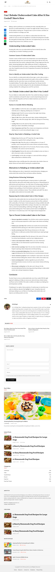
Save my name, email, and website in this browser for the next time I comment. (23, 375)
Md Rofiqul (15, 304)
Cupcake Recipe (7, 474)
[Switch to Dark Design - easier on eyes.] (47, 2)
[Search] (49, 2)
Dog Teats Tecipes (8, 481)
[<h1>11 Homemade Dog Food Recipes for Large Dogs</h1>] (7, 438)
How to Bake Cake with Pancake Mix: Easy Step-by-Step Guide (14, 336)
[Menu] (5, 2)
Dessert (5, 477)
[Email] (5, 44)
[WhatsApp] (5, 41)
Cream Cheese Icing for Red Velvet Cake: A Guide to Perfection (28, 550)
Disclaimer (32, 569)
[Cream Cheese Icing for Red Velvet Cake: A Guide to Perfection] (7, 551)
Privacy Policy (39, 569)
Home (15, 569)
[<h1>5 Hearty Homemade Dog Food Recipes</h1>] (7, 447)
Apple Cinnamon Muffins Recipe (20, 557)
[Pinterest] (5, 38)
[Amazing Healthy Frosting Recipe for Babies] (27, 406)
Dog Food (6, 479)
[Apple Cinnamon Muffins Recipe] (7, 558)
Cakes (6, 11)
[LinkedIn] (5, 35)
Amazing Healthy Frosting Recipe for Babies (16, 421)
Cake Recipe (6, 470)
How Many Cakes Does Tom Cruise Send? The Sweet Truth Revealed (15, 329)
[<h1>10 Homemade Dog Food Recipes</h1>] (7, 460)
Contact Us (26, 569)
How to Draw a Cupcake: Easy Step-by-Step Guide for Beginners (38, 329)
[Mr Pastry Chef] (27, 2)
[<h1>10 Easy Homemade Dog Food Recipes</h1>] (7, 453)
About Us (20, 569)
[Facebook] (5, 30)
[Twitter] (5, 33)
